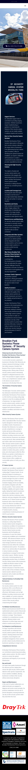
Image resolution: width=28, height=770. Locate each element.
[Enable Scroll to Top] (25, 767)
